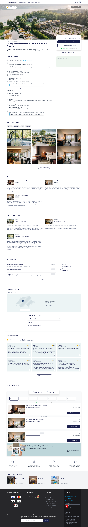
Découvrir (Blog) (48, 497)
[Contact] (75, 2)
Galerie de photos (77, 6)
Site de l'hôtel (48, 305)
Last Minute (37, 2)
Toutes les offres (22, 2)
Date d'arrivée (37, 391)
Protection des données (50, 501)
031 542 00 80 (61, 65)
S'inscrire (46, 520)
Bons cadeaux (31, 2)
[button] (16, 409)
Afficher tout (44, 280)
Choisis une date (38, 392)
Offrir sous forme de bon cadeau (69, 45)
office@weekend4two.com (64, 61)
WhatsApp (61, 63)
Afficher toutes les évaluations (44, 375)
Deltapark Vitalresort (27, 60)
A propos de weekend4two (51, 505)
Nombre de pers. (52, 391)
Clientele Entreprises (49, 499)
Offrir (73, 448)
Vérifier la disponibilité (69, 41)
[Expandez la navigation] (42, 2)
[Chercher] (80, 2)
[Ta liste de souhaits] (77, 2)
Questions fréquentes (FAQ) (51, 507)
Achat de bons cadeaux (50, 496)
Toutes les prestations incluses (33, 407)
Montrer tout (9, 249)
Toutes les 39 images (44, 167)
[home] (12, 2)
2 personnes (51, 392)
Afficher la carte (25, 310)
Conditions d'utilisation (50, 503)
